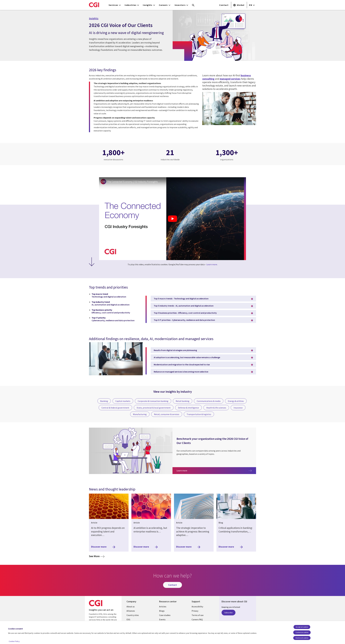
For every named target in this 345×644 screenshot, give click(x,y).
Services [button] (113, 5)
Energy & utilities (236, 401)
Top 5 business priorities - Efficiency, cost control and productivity (185, 312)
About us (131, 606)
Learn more (211, 264)
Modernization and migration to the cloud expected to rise (182, 364)
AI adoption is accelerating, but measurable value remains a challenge (187, 357)
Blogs (162, 610)
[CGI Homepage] (94, 4)
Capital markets (122, 401)
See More (96, 556)
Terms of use (197, 615)
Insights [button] (147, 5)
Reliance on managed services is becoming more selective (181, 371)
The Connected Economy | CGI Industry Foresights (132, 181)
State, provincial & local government (154, 407)
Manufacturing (140, 414)
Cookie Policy (14, 641)
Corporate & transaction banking (153, 401)
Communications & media (208, 401)
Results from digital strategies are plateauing (175, 350)
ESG (128, 619)
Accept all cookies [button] (302, 627)
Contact (224, 5)
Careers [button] (163, 5)
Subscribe (228, 612)
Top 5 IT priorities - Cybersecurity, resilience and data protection (184, 320)
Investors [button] (180, 5)
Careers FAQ (197, 619)
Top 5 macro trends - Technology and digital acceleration (181, 298)
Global (240, 5)
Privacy (195, 610)
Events (162, 619)
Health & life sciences (216, 407)
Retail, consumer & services (166, 414)
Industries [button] (130, 5)
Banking (104, 401)
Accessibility (197, 606)
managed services (230, 78)
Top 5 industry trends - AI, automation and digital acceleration (183, 305)
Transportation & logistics (199, 414)
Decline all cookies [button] (302, 638)
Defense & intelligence (188, 407)
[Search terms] (193, 5)
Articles (162, 606)
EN (250, 5)
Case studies (164, 615)
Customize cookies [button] (302, 632)
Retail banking (182, 401)
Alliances (131, 610)
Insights (93, 18)
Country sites (133, 615)
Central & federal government (115, 407)
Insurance (238, 407)
